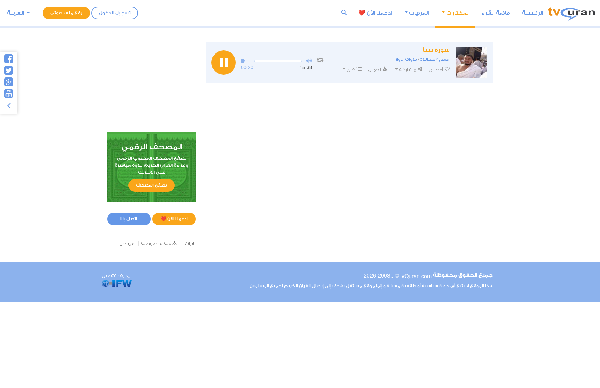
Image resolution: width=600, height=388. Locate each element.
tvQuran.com (416, 276)
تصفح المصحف (151, 185)
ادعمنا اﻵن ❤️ (375, 13)
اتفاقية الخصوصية (159, 243)
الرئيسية (532, 13)
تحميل (375, 69)
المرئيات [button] (419, 13)
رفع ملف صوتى (66, 12)
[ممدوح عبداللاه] (472, 62)
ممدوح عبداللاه (435, 59)
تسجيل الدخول (115, 12)
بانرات (190, 243)
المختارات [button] (457, 13)
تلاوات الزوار (406, 59)
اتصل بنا (128, 218)
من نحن (127, 243)
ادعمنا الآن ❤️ (174, 218)
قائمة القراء (495, 13)
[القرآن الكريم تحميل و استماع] (571, 13)
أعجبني (436, 69)
